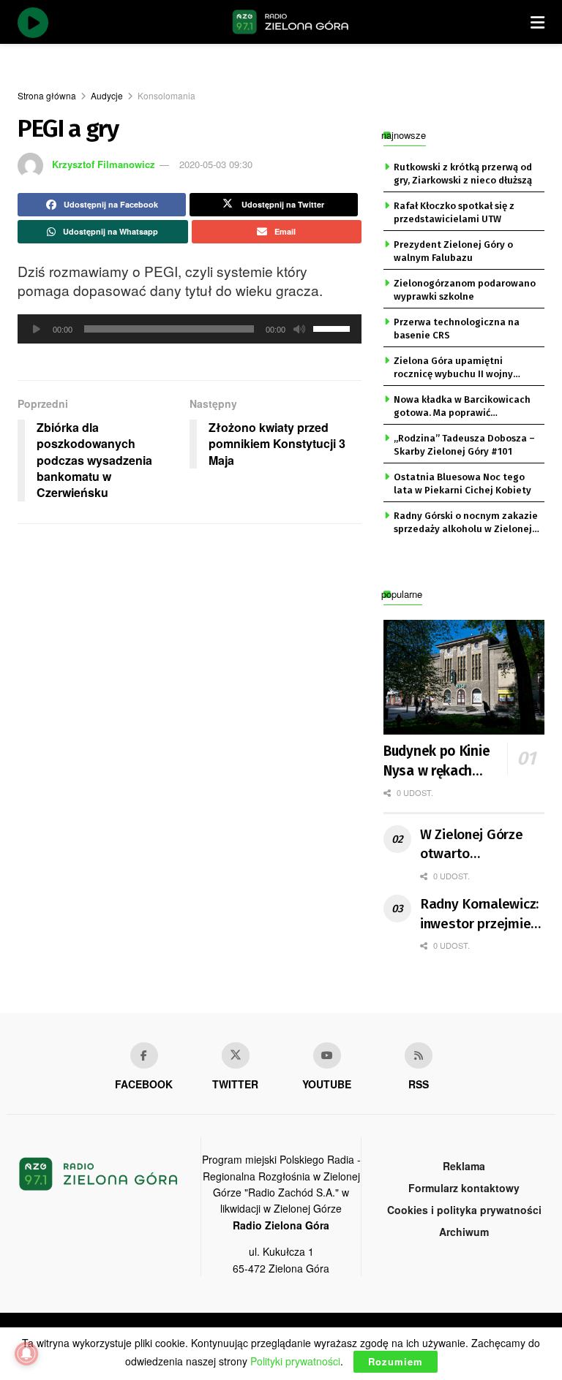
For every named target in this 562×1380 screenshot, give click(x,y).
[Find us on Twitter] (236, 1055)
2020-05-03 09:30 (215, 164)
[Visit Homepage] (290, 22)
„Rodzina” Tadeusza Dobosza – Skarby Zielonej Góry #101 (464, 445)
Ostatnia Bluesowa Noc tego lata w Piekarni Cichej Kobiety (462, 483)
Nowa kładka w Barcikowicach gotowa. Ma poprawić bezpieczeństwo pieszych (462, 407)
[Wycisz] (299, 329)
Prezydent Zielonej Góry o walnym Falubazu (453, 251)
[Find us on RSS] (418, 1055)
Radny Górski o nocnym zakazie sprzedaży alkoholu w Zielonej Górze (466, 523)
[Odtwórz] (36, 329)
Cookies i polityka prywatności (464, 1209)
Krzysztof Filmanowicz (103, 164)
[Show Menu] (537, 22)
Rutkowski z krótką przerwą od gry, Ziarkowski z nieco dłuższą (463, 174)
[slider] (333, 327)
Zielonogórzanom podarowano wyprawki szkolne (465, 290)
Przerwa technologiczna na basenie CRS (457, 328)
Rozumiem (395, 1361)
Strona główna (47, 95)
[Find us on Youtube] (327, 1055)
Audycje (107, 95)
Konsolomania (166, 95)
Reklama (464, 1166)
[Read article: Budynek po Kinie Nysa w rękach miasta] (463, 677)
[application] (189, 329)
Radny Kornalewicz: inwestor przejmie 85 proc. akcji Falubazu (479, 914)
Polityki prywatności (295, 1361)
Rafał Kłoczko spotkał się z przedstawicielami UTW (454, 212)
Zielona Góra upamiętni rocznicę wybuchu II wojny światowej (453, 368)
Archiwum (464, 1231)
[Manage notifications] (26, 1353)
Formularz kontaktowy (464, 1187)
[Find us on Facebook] (144, 1055)
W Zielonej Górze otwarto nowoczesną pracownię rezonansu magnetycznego (471, 845)
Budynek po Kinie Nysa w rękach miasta (436, 762)
